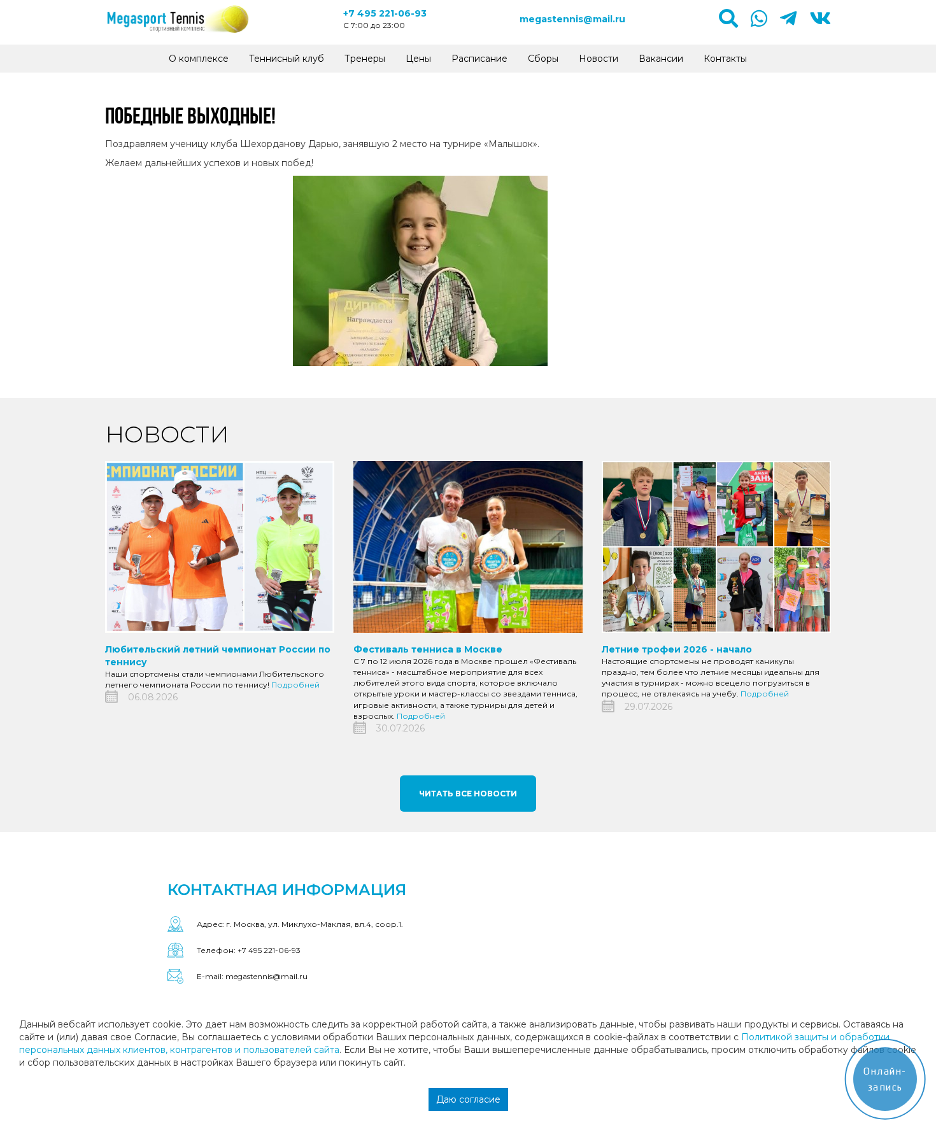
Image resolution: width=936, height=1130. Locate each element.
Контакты (725, 58)
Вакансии (661, 58)
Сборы (543, 58)
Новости (598, 58)
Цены (418, 58)
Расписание (479, 58)
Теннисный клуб (286, 58)
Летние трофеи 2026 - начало (677, 649)
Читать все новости (468, 793)
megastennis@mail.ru (572, 19)
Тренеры (364, 58)
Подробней (295, 684)
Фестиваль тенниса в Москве (427, 649)
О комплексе (199, 58)
